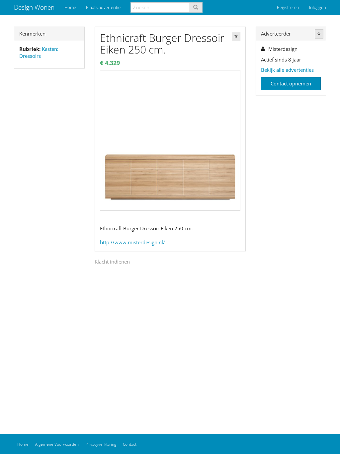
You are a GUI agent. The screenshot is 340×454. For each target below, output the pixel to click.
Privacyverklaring (100, 444)
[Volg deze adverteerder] (319, 34)
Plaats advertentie (103, 7)
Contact (129, 444)
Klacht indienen (112, 261)
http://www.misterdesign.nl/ (132, 242)
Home (70, 7)
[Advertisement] (49, 178)
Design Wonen (34, 7)
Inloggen (317, 7)
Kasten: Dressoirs (38, 52)
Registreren (288, 7)
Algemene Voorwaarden (57, 444)
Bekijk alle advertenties (287, 69)
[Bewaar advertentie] (236, 36)
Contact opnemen (291, 83)
